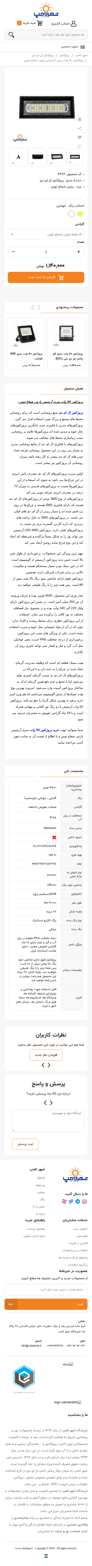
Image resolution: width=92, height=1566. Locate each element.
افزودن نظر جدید (46, 1055)
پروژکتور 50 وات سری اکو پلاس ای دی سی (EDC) (68, 356)
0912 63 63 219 (76, 1346)
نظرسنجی (82, 1236)
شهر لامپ (81, 55)
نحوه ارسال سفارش (34, 1236)
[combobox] (46, 234)
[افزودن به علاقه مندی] (79, 137)
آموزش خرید (80, 1229)
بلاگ (42, 1199)
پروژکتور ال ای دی (42, 55)
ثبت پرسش (25, 1144)
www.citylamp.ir (24, 1548)
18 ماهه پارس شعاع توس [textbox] (64, 234)
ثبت (80, 1304)
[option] (66, 344)
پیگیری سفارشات (78, 1265)
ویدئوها (40, 1185)
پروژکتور (64, 55)
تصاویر (41, 1192)
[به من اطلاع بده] (79, 119)
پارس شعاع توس (62, 187)
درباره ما (40, 1214)
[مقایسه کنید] (79, 146)
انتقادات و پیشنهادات (75, 1250)
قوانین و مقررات (78, 1243)
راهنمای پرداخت (36, 1229)
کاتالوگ (40, 1178)
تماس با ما (39, 1207)
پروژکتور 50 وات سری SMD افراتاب (26, 356)
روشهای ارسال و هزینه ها (73, 1257)
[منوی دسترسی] (81, 47)
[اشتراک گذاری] (79, 128)
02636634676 (55, 1346)
